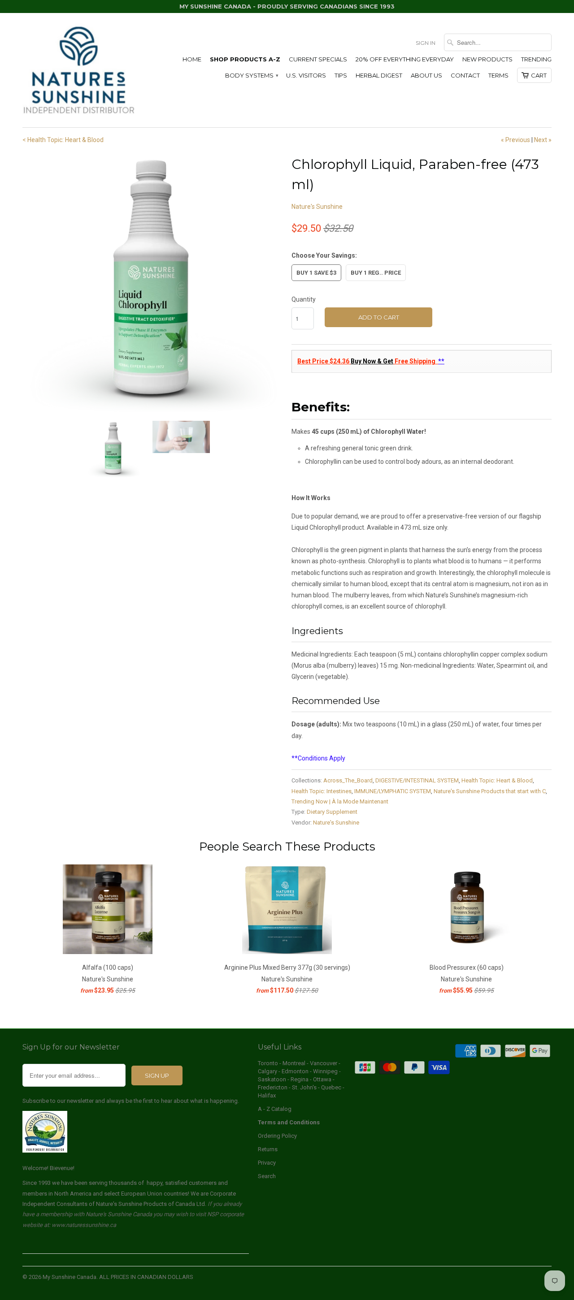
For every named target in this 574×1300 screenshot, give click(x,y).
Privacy (267, 1162)
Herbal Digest (379, 75)
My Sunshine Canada (69, 1277)
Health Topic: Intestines (321, 791)
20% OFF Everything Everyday (405, 59)
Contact (465, 75)
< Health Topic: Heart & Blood (63, 139)
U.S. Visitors (306, 75)
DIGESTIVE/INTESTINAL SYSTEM (417, 780)
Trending (536, 59)
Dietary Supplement (332, 811)
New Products (487, 59)
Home (192, 59)
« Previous (515, 139)
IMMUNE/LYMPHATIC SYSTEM (392, 791)
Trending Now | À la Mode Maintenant (339, 801)
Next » (543, 139)
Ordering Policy (277, 1135)
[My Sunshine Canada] (78, 70)
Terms (498, 75)
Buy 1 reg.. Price (376, 272)
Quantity (303, 299)
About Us (426, 75)
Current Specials (318, 59)
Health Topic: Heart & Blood (497, 780)
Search (267, 1176)
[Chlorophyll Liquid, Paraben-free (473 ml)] (152, 284)
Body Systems (251, 75)
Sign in (425, 42)
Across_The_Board (348, 780)
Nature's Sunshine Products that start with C (490, 791)
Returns (268, 1149)
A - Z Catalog (274, 1109)
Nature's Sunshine (317, 206)
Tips (341, 75)
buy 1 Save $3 (316, 272)
